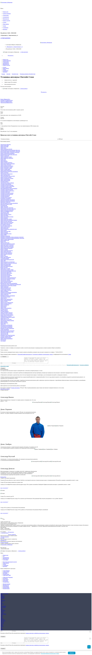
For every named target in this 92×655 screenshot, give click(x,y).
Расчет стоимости (12, 534)
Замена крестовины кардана (7, 266)
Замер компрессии (4, 228)
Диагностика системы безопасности (8, 277)
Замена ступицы (4, 301)
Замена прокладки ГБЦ (5, 231)
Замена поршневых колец (6, 233)
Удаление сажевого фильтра (6, 336)
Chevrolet (8, 73)
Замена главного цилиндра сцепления (9, 263)
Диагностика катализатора (6, 275)
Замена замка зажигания (6, 251)
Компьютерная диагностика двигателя (9, 154)
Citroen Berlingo (6, 570)
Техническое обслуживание (6, 326)
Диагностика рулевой (5, 276)
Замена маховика (4, 217)
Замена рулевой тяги (5, 242)
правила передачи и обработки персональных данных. (37, 633)
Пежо (2, 625)
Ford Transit (5, 580)
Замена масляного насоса (6, 214)
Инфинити (3, 600)
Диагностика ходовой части (6, 173)
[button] (2, 477)
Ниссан (2, 621)
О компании (5, 27)
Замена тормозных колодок (6, 149)
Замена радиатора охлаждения (7, 209)
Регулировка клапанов (5, 224)
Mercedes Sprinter (6, 584)
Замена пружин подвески (6, 177)
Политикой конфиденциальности (25, 354)
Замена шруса (3, 160)
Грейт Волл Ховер (4, 593)
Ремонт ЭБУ (3, 255)
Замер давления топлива (6, 282)
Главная (3, 73)
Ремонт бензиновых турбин (6, 167)
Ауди (2, 615)
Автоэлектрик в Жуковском (6, 327)
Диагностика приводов (5, 274)
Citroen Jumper (6, 571)
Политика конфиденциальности (34, 592)
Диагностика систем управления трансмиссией (11, 284)
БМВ (2, 594)
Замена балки (3, 307)
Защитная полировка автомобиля (8, 199)
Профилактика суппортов (6, 316)
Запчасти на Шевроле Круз (6, 101)
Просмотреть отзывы (5, 388)
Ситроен (2, 598)
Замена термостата (4, 294)
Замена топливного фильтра (7, 312)
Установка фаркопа (5, 311)
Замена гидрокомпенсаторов (7, 211)
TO (3, 556)
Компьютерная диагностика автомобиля (9, 171)
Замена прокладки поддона (6, 223)
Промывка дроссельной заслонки (8, 335)
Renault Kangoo (6, 588)
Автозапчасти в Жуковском (6, 325)
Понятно (72, 652)
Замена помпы (4, 230)
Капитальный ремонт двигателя (7, 330)
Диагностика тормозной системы (8, 243)
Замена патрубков (4, 215)
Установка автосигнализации (7, 194)
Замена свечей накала (5, 226)
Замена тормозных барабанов (7, 158)
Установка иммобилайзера (6, 187)
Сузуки (2, 612)
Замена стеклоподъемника (6, 253)
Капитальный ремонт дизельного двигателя (10, 152)
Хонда (2, 629)
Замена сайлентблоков (5, 179)
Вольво (2, 603)
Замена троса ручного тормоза (7, 247)
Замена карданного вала (6, 264)
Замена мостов (4, 298)
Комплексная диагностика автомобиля (9, 283)
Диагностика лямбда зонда (6, 273)
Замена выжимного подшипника (8, 261)
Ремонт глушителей (5, 155)
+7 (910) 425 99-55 (5, 38)
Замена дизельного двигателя (7, 207)
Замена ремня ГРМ (5, 145)
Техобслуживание (7, 13)
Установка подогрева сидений (7, 193)
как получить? (4, 488)
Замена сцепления (4, 172)
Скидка (4, 22)
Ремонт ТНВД (4, 234)
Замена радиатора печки (6, 293)
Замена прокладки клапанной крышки (9, 220)
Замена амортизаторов (5, 180)
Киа (1, 602)
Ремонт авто (5, 11)
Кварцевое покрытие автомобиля (8, 200)
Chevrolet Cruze (15, 73)
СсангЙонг (3, 610)
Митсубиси (3, 620)
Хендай (2, 623)
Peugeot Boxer (6, 586)
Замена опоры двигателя (6, 164)
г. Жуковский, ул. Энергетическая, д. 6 (14, 46)
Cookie (69, 354)
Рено (2, 608)
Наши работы (6, 24)
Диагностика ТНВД (5, 212)
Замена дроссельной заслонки (7, 216)
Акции (4, 25)
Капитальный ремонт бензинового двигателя (10, 151)
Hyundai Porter (6, 574)
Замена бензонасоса (5, 213)
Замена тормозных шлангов (6, 248)
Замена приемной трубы (6, 287)
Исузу (2, 601)
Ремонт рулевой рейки (5, 169)
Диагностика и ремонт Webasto (7, 182)
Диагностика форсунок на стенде (8, 176)
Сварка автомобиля (5, 329)
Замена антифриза (4, 291)
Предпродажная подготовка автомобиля (9, 203)
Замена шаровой (4, 161)
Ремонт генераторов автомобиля (7, 153)
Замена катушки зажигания (6, 252)
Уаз (1, 627)
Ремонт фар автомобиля (6, 257)
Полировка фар (4, 205)
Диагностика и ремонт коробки (7, 320)
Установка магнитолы (5, 195)
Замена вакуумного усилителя (7, 244)
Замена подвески (4, 310)
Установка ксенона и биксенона (7, 186)
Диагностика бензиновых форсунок (8, 270)
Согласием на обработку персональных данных (42, 354)
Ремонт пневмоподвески (6, 300)
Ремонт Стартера (4, 256)
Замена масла (3, 147)
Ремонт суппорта (4, 249)
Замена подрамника (5, 304)
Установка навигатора (5, 191)
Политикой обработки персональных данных (50, 653)
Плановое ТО (3, 540)
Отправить (3, 368)
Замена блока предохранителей (7, 259)
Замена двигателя (4, 206)
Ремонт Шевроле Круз (5, 99)
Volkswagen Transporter (8, 577)
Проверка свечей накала (6, 337)
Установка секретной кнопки (7, 189)
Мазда (2, 618)
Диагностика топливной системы (8, 278)
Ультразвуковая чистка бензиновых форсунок (10, 150)
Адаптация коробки (5, 258)
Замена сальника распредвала (7, 165)
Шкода (2, 609)
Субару (2, 611)
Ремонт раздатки (4, 267)
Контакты (5, 29)
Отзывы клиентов (4, 542)
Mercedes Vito (6, 585)
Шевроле (2, 595)
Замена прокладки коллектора (7, 222)
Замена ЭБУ (3, 260)
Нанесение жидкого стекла (6, 204)
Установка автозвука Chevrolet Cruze (27, 73)
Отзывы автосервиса (15, 387)
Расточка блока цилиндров (6, 225)
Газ (1, 604)
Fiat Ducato (5, 578)
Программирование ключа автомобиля (9, 188)
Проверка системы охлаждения (7, 328)
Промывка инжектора (5, 235)
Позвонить (9, 55)
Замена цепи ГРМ (4, 146)
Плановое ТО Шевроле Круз (7, 100)
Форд (2, 616)
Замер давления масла (5, 174)
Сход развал (3, 340)
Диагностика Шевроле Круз (7, 102)
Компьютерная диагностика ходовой (8, 285)
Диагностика (6, 15)
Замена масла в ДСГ (5, 318)
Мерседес (3, 619)
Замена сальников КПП (6, 265)
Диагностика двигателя (6, 144)
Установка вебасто (4, 181)
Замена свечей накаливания (6, 338)
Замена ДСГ (3, 323)
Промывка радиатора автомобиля (8, 295)
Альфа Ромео (3, 613)
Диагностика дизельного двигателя (8, 208)
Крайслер (3, 597)
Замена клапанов (4, 232)
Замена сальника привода (6, 303)
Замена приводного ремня (6, 219)
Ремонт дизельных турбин (6, 168)
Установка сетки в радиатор (6, 313)
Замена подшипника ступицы (7, 178)
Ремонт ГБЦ (3, 159)
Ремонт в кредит (6, 20)
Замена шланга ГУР (5, 240)
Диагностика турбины (5, 279)
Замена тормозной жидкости (7, 250)
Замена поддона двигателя (6, 221)
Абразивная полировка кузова (7, 331)
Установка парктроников (6, 184)
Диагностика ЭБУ (4, 332)
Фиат (2, 628)
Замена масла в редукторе (6, 319)
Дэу (1, 599)
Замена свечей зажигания (6, 170)
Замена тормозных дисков (6, 156)
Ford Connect (5, 579)
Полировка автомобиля (6, 198)
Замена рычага (4, 305)
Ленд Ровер (3, 607)
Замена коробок (4, 321)
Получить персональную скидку (10, 561)
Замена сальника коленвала (6, 162)
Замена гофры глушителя (6, 290)
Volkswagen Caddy (7, 575)
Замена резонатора (4, 286)
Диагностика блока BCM (6, 272)
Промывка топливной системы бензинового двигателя (12, 238)
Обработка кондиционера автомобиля (9, 292)
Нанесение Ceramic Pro (5, 202)
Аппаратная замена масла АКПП (8, 317)
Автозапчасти (6, 17)
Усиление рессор (4, 309)
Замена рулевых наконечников (7, 239)
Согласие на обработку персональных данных (50, 592)
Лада (2, 617)
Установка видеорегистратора (7, 185)
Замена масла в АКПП (5, 268)
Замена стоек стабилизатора (6, 299)
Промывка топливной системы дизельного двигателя (12, 237)
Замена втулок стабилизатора (7, 302)
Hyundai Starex (6, 581)
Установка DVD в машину (6, 197)
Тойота (2, 626)
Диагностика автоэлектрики (7, 281)
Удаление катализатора (5, 288)
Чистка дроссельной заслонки (7, 314)
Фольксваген (3, 606)
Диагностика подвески (5, 296)
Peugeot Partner (6, 587)
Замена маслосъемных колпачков (8, 163)
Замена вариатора (4, 322)
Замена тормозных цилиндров (7, 246)
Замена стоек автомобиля (6, 308)
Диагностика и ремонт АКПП (7, 269)
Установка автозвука (5, 196)
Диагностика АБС (4, 334)
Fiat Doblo (5, 572)
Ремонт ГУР (3, 241)
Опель (2, 624)
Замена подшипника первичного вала (9, 229)
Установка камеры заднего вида (7, 190)
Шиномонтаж (6, 18)
